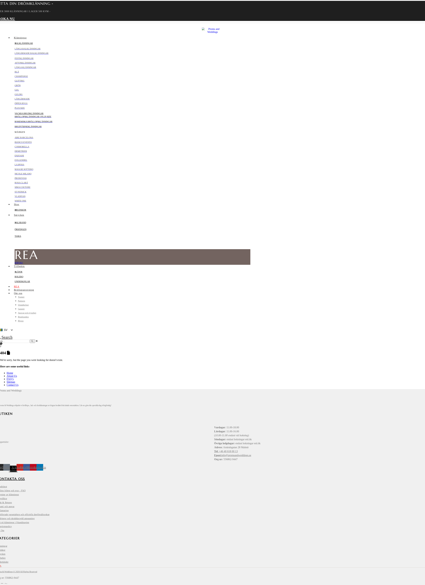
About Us (12, 376)
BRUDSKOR (20, 210)
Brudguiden (23, 317)
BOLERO (19, 276)
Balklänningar (24, 43)
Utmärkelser (23, 305)
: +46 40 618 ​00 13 (226, 451)
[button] (37, 341)
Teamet (21, 297)
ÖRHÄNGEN (20, 229)
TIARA (18, 236)
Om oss (18, 293)
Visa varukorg (393, 568)
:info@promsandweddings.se (232, 455)
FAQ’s (10, 378)
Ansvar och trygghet (27, 313)
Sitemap (11, 381)
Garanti (21, 309)
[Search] (32, 341)
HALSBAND (20, 222)
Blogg (21, 321)
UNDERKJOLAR (22, 281)
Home (10, 373)
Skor (16, 204)
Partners (21, 301)
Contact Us (12, 384)
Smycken (19, 215)
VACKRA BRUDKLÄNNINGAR (29, 113)
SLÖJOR (18, 272)
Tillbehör (19, 266)
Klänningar (20, 38)
